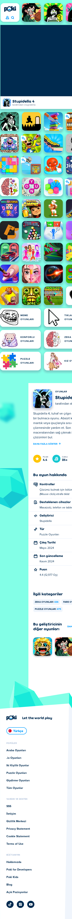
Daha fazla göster (45, 443)
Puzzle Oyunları (48, 609)
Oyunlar (61, 392)
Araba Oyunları (16, 750)
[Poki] (10, 9)
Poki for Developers (19, 869)
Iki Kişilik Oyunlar (17, 765)
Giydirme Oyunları (18, 780)
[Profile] (7, 18)
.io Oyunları (13, 758)
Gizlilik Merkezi (16, 821)
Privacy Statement (18, 828)
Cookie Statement (18, 836)
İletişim (11, 813)
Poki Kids (12, 877)
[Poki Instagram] (20, 904)
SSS (8, 806)
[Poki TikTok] (10, 904)
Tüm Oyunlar (14, 788)
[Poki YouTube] (30, 904)
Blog (9, 884)
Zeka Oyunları (46, 602)
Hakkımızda (13, 862)
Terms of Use (14, 844)
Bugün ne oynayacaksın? (12, 18)
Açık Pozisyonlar (17, 892)
